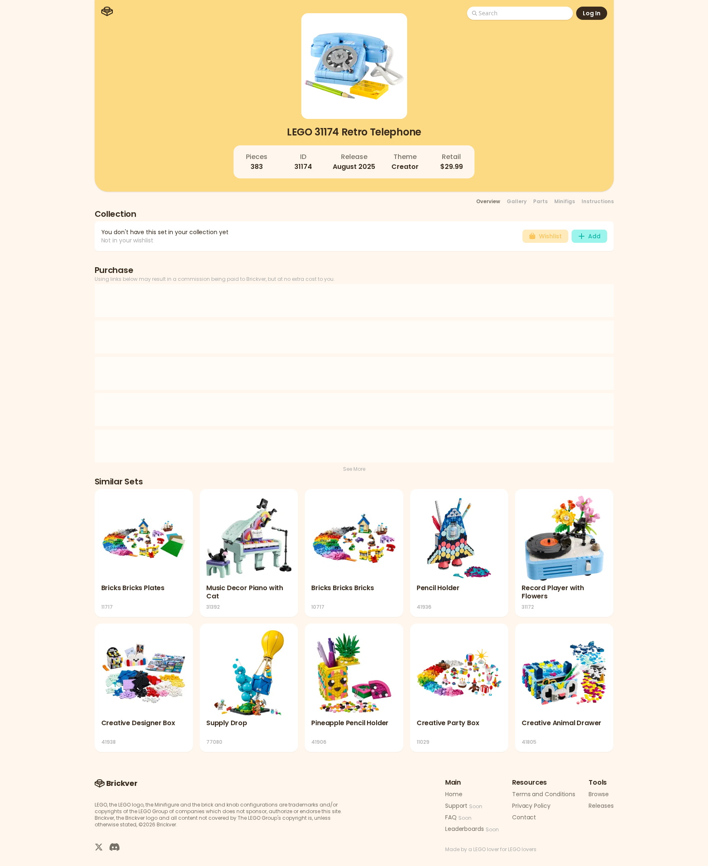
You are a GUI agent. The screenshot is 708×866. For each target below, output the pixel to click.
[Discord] (114, 846)
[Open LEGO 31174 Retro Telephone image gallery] (354, 66)
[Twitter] (99, 846)
